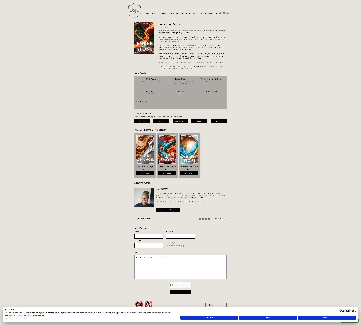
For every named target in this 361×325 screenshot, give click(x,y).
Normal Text (150, 257)
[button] (163, 13)
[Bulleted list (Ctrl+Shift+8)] (167, 257)
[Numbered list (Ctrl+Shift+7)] (163, 257)
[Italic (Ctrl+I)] (140, 257)
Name (136, 231)
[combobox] (180, 236)
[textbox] (180, 269)
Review (136, 252)
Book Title (169, 231)
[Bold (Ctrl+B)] (136, 257)
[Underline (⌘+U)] (144, 257)
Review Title (137, 241)
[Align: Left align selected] (160, 257)
